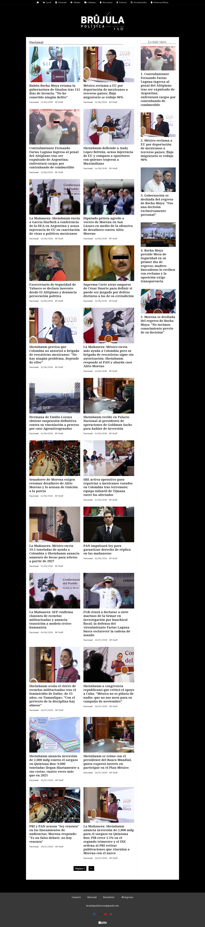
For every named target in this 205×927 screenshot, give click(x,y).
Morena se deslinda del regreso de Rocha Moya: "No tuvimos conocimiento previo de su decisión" (158, 324)
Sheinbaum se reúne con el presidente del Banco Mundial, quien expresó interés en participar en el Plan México (107, 762)
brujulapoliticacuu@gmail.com (102, 905)
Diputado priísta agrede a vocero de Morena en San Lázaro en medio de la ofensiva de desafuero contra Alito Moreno (108, 226)
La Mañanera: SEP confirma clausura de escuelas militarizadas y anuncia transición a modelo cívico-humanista (51, 620)
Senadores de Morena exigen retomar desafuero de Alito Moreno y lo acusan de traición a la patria (53, 485)
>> (91, 868)
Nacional (62, 2)
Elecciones (107, 2)
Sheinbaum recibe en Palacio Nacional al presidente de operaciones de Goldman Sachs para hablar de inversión (107, 423)
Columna (92, 2)
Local (48, 2)
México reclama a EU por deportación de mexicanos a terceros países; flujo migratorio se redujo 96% (105, 91)
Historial (92, 897)
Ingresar (128, 897)
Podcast (123, 2)
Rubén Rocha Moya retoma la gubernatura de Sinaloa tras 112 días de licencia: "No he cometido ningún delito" (54, 91)
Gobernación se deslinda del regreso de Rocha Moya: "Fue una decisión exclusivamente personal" (157, 205)
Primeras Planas (161, 2)
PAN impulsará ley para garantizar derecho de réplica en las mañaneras (107, 550)
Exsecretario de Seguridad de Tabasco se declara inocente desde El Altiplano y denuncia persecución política (53, 290)
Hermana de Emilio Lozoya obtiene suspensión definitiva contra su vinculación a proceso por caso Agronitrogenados (54, 423)
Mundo (77, 2)
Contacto (76, 897)
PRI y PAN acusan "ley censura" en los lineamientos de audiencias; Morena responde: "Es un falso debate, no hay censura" (54, 834)
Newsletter (109, 897)
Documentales (140, 2)
